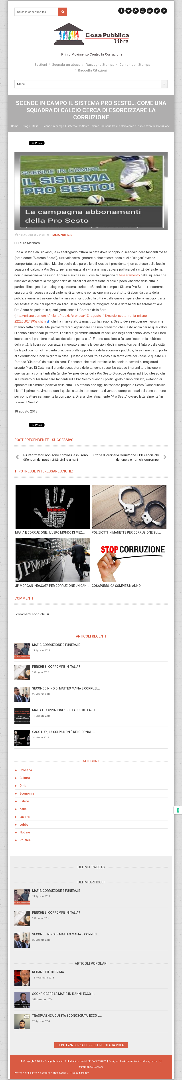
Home (14, 126)
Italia (35, 126)
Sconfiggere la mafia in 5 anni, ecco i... (63, 994)
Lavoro (25, 817)
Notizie (66, 235)
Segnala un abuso (66, 65)
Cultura (25, 778)
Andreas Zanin (131, 1061)
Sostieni (40, 65)
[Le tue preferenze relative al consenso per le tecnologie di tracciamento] (178, 810)
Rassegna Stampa (100, 65)
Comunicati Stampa (134, 65)
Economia (27, 793)
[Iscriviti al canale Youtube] (143, 11)
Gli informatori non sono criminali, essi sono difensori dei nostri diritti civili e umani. (55, 457)
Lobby (24, 824)
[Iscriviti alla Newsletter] (157, 11)
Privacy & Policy (79, 1072)
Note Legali (59, 1072)
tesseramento (129, 275)
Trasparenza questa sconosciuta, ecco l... (67, 1015)
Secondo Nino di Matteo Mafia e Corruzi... (66, 688)
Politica (25, 840)
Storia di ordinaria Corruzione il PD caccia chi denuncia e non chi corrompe (126, 457)
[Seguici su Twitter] (128, 11)
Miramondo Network (91, 1067)
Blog (25, 126)
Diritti (23, 785)
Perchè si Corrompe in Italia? (56, 666)
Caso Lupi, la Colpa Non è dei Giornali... (63, 732)
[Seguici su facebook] (121, 11)
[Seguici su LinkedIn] (150, 11)
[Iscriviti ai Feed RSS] (164, 11)
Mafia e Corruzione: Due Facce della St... (64, 710)
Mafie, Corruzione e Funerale (56, 645)
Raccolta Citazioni (92, 70)
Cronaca (26, 770)
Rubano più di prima (48, 972)
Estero (24, 801)
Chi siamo (31, 1072)
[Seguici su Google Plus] (136, 11)
